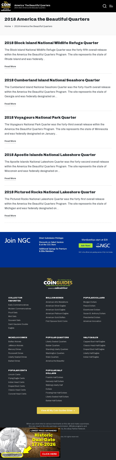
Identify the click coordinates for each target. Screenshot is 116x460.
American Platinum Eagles (57, 313)
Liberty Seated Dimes (17, 357)
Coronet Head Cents (17, 394)
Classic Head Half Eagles (94, 345)
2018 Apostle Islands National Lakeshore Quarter (50, 155)
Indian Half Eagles (91, 357)
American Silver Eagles (56, 306)
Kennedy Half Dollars (55, 381)
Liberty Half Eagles (91, 353)
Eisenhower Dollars (91, 310)
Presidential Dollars (91, 317)
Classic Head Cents (17, 390)
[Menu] (111, 6)
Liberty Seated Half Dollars (57, 397)
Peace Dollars (89, 306)
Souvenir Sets (14, 320)
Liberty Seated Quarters (56, 342)
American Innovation (92, 321)
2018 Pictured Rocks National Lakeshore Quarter (50, 192)
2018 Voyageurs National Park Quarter (40, 117)
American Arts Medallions (57, 302)
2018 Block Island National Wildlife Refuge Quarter (51, 43)
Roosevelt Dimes (15, 353)
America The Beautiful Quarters (32, 5)
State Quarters (52, 357)
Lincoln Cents (14, 374)
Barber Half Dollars (54, 401)
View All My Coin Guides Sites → (58, 410)
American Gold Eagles (55, 310)
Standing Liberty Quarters (57, 349)
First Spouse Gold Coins (57, 321)
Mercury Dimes (14, 349)
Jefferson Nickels (15, 345)
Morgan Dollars (90, 302)
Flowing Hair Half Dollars (56, 393)
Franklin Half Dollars (54, 377)
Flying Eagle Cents (16, 378)
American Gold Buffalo (55, 317)
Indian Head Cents (16, 382)
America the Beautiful (55, 361)
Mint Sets (12, 316)
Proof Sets (13, 313)
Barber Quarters (53, 345)
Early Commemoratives (18, 305)
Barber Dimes (14, 361)
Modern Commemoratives (19, 309)
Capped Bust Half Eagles (94, 342)
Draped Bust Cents (16, 386)
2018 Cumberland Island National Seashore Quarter (52, 80)
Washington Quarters (55, 353)
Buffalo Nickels (14, 342)
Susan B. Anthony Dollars (94, 313)
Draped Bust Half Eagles (94, 349)
